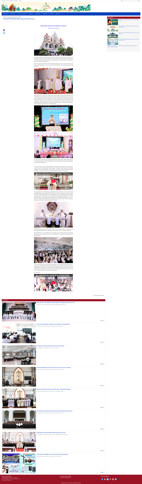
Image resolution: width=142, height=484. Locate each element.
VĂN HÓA (45, 13)
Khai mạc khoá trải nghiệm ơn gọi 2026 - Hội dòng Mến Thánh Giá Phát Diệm (53, 324)
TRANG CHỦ (5, 17)
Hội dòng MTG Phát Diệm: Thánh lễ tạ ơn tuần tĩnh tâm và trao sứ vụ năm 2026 (54, 367)
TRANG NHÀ (5, 13)
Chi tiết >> (102, 320)
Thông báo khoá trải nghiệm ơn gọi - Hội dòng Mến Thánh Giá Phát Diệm (52, 454)
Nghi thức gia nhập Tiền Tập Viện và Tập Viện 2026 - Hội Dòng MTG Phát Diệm (54, 389)
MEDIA (57, 13)
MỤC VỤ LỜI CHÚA (22, 13)
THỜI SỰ (31, 13)
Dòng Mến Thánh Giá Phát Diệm (14, 17)
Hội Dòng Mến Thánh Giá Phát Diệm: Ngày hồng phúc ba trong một (51, 432)
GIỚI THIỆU (12, 13)
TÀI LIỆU (51, 13)
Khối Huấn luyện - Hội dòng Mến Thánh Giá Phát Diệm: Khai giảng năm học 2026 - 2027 (56, 302)
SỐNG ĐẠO (37, 13)
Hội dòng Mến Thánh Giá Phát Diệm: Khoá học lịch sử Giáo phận (50, 345)
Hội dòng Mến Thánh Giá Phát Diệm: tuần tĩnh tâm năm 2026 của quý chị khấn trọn (54, 410)
